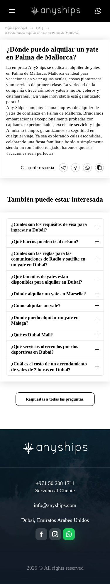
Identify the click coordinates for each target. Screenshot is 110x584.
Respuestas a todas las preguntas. (55, 399)
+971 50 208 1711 (55, 483)
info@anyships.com (55, 505)
